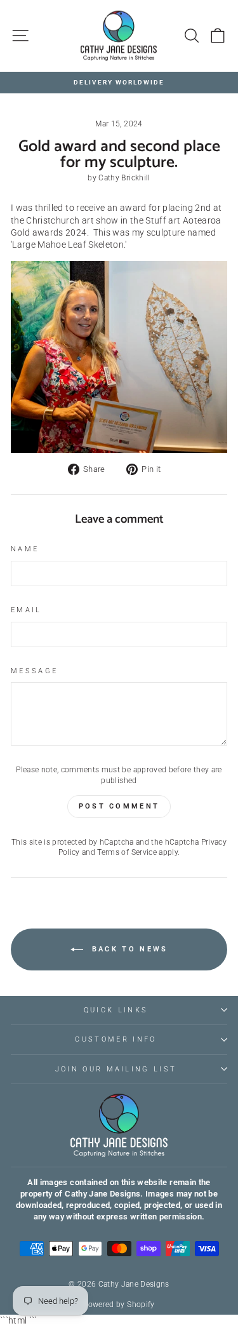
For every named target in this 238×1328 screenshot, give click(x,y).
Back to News (128, 949)
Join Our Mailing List (116, 1069)
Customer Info (115, 1039)
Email (26, 610)
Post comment (119, 806)
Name (25, 549)
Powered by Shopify (118, 1304)
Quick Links (116, 1010)
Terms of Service (127, 852)
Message (34, 671)
